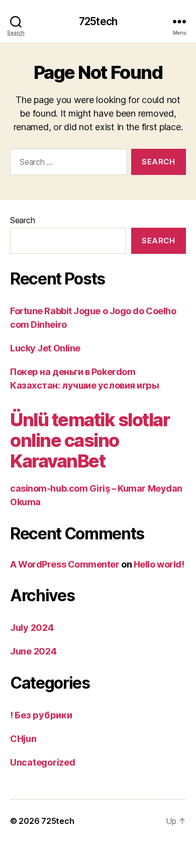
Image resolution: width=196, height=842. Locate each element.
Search (22, 220)
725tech (98, 21)
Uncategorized (42, 762)
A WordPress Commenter (65, 564)
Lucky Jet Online (45, 348)
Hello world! (159, 564)
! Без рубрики (41, 715)
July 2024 (32, 627)
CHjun (23, 738)
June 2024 (33, 651)
